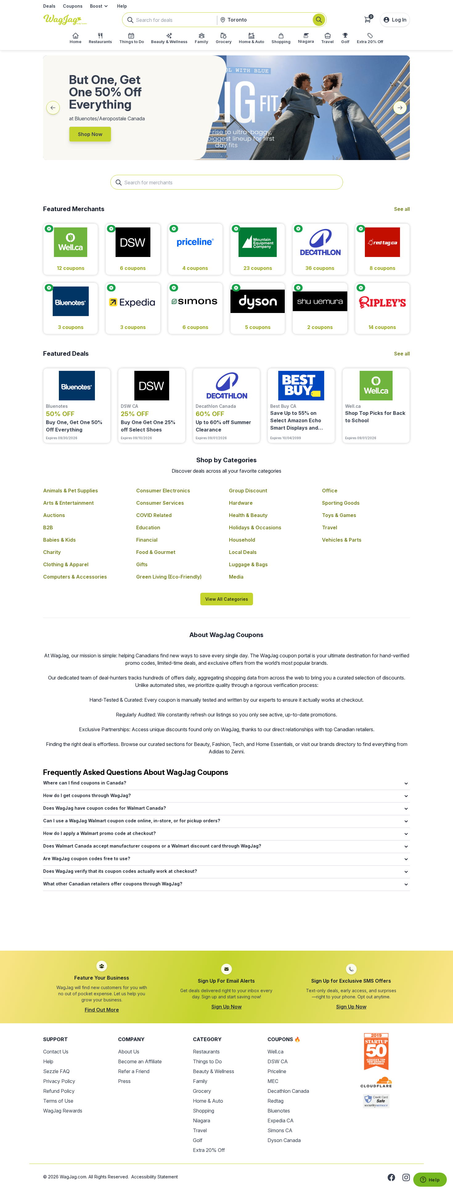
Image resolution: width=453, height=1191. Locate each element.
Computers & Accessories (75, 577)
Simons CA (279, 1130)
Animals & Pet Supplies (70, 490)
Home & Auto (208, 1101)
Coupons (73, 6)
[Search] (319, 20)
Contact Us (55, 1052)
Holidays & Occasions (255, 527)
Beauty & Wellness (213, 1071)
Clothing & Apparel (65, 564)
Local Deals (243, 552)
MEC (272, 1081)
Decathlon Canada (288, 1091)
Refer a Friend (133, 1071)
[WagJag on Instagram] (406, 1177)
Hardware (241, 503)
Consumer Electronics (163, 490)
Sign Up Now (226, 1007)
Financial (146, 540)
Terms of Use (58, 1101)
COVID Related (154, 515)
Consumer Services (160, 503)
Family (200, 1081)
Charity (52, 552)
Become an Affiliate (140, 1061)
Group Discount (248, 490)
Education (148, 527)
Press (124, 1081)
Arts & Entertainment (68, 503)
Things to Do (207, 1061)
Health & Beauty (248, 515)
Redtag (275, 1101)
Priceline (276, 1071)
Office (329, 490)
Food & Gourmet (155, 552)
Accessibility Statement (154, 1176)
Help (122, 6)
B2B (48, 527)
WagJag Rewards (62, 1111)
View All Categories (226, 599)
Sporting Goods (341, 503)
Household (242, 540)
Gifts (142, 564)
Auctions (54, 515)
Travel (329, 527)
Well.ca (275, 1052)
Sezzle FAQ (56, 1071)
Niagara (201, 1120)
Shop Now (90, 134)
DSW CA (277, 1061)
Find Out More (102, 1010)
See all (402, 209)
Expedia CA (280, 1120)
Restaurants (206, 1052)
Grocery (202, 1091)
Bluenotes (278, 1111)
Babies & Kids (59, 540)
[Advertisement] (226, 924)
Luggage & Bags (248, 564)
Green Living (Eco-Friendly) (169, 577)
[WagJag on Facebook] (391, 1177)
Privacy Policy (59, 1081)
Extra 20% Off (209, 1150)
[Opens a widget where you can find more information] (430, 1180)
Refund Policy (59, 1091)
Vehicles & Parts (341, 540)
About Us (128, 1052)
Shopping (203, 1111)
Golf (197, 1140)
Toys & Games (339, 515)
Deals (49, 6)
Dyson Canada (284, 1140)
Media (236, 577)
